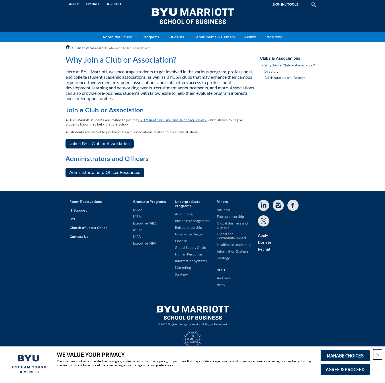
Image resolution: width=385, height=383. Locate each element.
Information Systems (191, 261)
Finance (181, 241)
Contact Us (79, 237)
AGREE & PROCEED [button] (345, 369)
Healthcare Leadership (234, 245)
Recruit (264, 249)
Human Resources (189, 254)
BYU (73, 219)
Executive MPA (144, 243)
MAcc (137, 210)
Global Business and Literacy (232, 225)
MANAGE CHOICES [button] (345, 355)
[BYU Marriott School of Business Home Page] (68, 46)
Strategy (181, 274)
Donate (264, 242)
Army (221, 285)
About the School (117, 37)
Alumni (250, 37)
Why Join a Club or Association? (289, 65)
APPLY (74, 4)
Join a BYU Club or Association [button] (99, 143)
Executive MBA (145, 223)
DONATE (93, 4)
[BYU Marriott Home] (192, 15)
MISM (138, 230)
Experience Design (189, 234)
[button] (377, 354)
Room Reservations (86, 202)
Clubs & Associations (89, 48)
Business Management (192, 221)
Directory (271, 72)
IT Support (78, 210)
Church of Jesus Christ (88, 228)
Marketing (183, 268)
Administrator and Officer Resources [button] (104, 172)
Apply (263, 235)
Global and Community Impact (231, 236)
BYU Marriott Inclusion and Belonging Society (172, 120)
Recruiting (274, 37)
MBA (137, 216)
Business (223, 210)
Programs (151, 37)
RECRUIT (114, 4)
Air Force (224, 278)
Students (176, 37)
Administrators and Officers (284, 78)
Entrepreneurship (188, 227)
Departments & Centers (214, 37)
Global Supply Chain (190, 247)
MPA (137, 237)
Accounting (183, 214)
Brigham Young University (184, 324)
